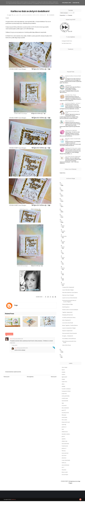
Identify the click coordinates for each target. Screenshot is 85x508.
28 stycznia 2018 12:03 (22, 348)
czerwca (63, 257)
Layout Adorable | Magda (68, 289)
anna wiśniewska (65, 465)
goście (63, 436)
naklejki (63, 386)
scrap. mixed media (66, 460)
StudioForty (13, 499)
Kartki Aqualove (66, 307)
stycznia (63, 283)
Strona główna (30, 376)
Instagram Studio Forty (67, 40)
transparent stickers (66, 391)
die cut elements (65, 407)
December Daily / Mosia (70, 95)
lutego (63, 278)
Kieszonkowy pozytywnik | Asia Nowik (72, 112)
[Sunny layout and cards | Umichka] (31, 321)
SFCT (63, 467)
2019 (61, 215)
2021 (61, 205)
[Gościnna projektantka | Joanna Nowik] (14, 321)
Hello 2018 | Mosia (67, 345)
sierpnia (63, 246)
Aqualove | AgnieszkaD (68, 330)
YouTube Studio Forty (66, 43)
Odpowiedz (12, 342)
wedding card (43, 15)
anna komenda (65, 400)
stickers (63, 374)
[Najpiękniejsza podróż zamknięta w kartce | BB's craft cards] (49, 321)
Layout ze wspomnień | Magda (69, 328)
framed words (65, 446)
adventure (64, 457)
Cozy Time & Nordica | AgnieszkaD (73, 156)
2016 (61, 356)
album (63, 384)
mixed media (64, 417)
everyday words (65, 412)
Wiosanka (64, 415)
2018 (61, 221)
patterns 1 (64, 448)
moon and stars (65, 453)
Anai (63, 429)
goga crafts (19, 15)
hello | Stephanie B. (67, 320)
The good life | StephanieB (68, 287)
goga (14, 15)
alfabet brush (65, 431)
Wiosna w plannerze (69, 121)
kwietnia (63, 268)
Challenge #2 (68, 85)
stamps (63, 379)
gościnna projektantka (27, 15)
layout (63, 369)
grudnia (63, 225)
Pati (11, 338)
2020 (61, 210)
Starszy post (53, 376)
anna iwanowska (65, 443)
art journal (64, 405)
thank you (64, 462)
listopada (63, 231)
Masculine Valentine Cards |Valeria (70, 292)
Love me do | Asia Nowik (68, 322)
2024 (61, 189)
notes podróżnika (65, 395)
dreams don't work (66, 422)
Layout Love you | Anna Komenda (70, 297)
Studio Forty (62, 172)
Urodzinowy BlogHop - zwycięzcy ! (73, 103)
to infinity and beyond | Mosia (69, 317)
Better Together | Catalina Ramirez (70, 325)
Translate (70, 15)
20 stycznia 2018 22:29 (17, 338)
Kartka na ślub (36, 15)
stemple (63, 372)
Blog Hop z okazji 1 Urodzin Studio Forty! (72, 139)
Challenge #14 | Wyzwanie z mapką (73, 148)
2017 (61, 350)
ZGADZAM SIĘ (76, 2)
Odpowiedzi (14, 345)
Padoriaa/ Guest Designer (68, 295)
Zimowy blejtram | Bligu (68, 304)
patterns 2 (64, 426)
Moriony (64, 450)
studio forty (64, 381)
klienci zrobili (65, 472)
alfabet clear (64, 441)
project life (64, 393)
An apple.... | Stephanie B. (68, 335)
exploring (64, 424)
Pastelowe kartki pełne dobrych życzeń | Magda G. (69, 301)
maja (62, 262)
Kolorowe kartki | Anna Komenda (70, 333)
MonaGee (64, 469)
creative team (65, 398)
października (64, 236)
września (63, 241)
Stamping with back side (68, 314)
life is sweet (64, 419)
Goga (16, 348)
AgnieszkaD (64, 376)
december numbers (66, 434)
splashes (64, 438)
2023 (61, 194)
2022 (61, 199)
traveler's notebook (66, 388)
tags (63, 403)
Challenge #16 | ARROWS (71, 130)
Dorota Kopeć (65, 474)
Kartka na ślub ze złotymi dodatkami (70, 309)
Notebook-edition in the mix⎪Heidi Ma (73, 76)
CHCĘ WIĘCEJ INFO (66, 2)
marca (63, 273)
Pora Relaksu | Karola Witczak (69, 338)
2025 (61, 184)
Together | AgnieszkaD (67, 312)
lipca (62, 252)
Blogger (70, 483)
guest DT (64, 410)
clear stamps (64, 367)
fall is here (64, 455)
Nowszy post (6, 376)
